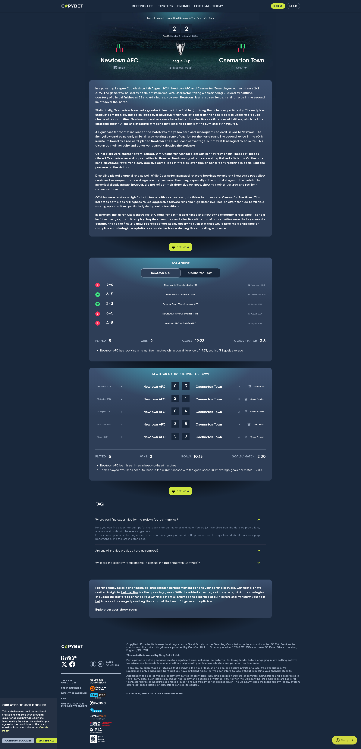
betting (217, 588)
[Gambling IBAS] (96, 710)
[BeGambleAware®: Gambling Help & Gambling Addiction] (98, 717)
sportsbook (120, 609)
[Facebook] (72, 664)
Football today (208, 6)
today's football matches (166, 527)
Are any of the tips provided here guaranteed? (126, 550)
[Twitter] (64, 664)
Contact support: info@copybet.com (74, 705)
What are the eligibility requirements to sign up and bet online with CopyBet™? (147, 563)
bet (97, 601)
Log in (293, 6)
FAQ (63, 698)
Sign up (278, 6)
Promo (183, 6)
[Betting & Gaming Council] (101, 724)
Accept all (46, 740)
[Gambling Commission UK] (98, 681)
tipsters (248, 588)
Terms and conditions (69, 681)
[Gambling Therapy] (98, 688)
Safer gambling (71, 688)
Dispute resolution (74, 693)
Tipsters (165, 6)
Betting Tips (142, 6)
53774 (275, 644)
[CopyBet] (73, 6)
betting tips (194, 535)
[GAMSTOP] (98, 695)
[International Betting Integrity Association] (96, 730)
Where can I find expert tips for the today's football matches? (136, 519)
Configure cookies (18, 740)
